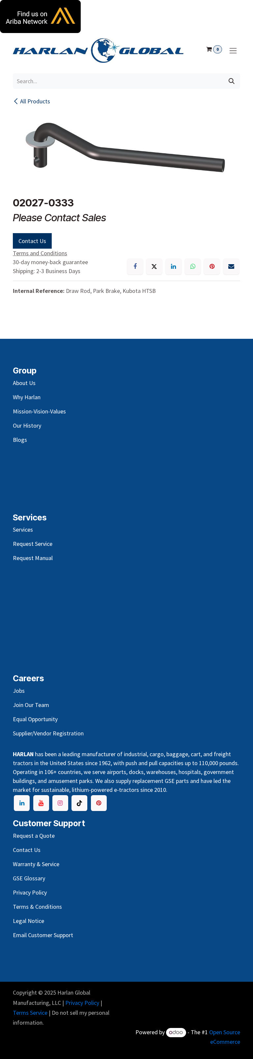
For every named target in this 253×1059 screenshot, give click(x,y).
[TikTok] (79, 803)
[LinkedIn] (174, 266)
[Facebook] (135, 266)
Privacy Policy (82, 1002)
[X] (154, 266)
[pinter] (99, 803)
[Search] (231, 81)
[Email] (231, 266)
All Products (35, 101)
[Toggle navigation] (233, 50)
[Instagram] (60, 803)
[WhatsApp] (193, 266)
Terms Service (30, 1012)
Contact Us (32, 241)
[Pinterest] (212, 266)
